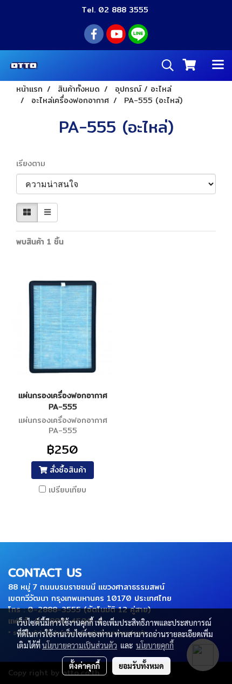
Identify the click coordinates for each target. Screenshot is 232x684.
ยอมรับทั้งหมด (141, 666)
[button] (164, 65)
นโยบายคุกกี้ (155, 645)
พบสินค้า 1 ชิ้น (40, 242)
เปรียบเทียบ (67, 489)
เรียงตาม (34, 163)
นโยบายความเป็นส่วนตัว (79, 645)
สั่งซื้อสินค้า (66, 470)
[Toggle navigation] (218, 65)
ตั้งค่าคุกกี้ (84, 666)
